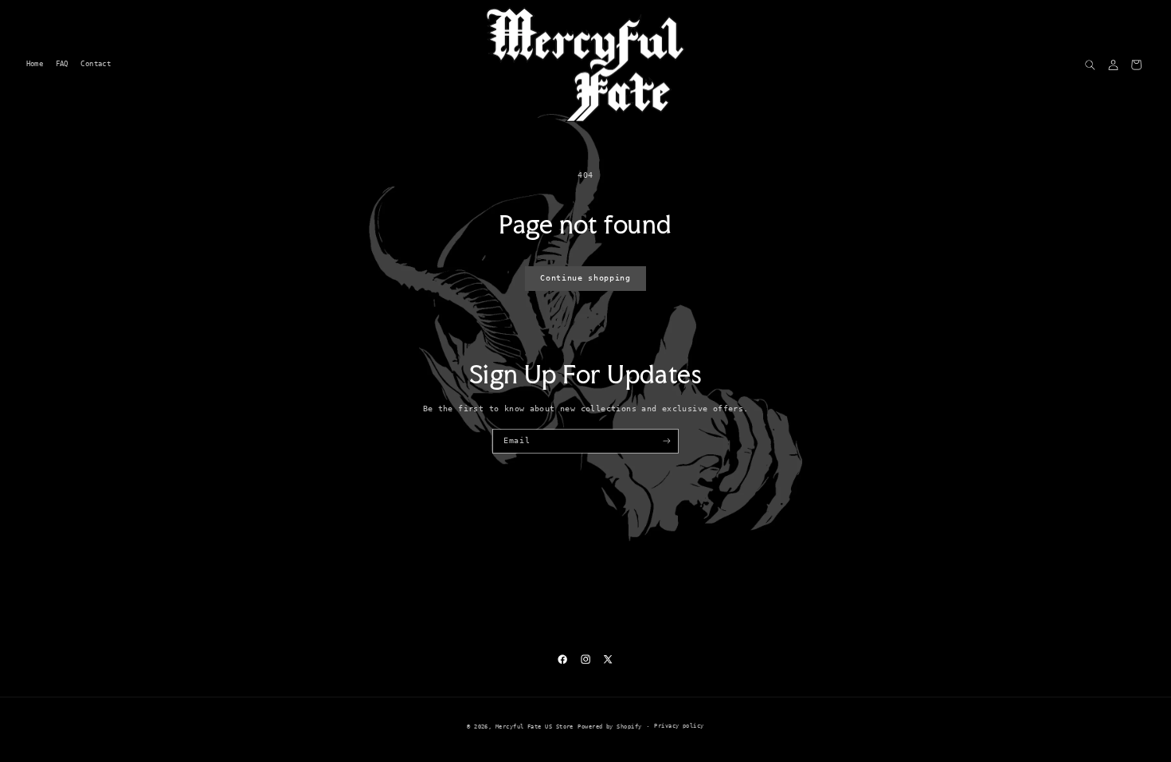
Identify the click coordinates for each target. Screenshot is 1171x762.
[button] (1090, 65)
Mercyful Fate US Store (534, 726)
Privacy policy (678, 725)
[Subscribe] (666, 441)
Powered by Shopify (609, 726)
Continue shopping (585, 277)
